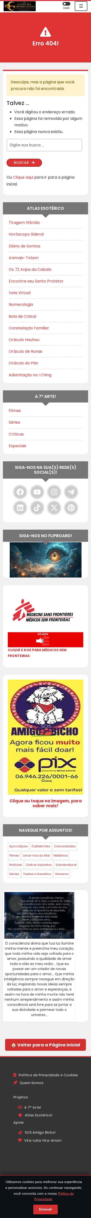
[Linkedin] (20, 508)
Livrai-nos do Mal (36, 855)
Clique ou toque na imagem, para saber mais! (45, 803)
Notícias (15, 865)
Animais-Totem (24, 258)
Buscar (22, 162)
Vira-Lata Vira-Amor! (43, 1140)
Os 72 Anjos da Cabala (30, 269)
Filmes (15, 410)
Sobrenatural (66, 865)
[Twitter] (54, 508)
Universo (62, 874)
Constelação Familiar (29, 328)
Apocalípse (18, 846)
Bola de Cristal (22, 316)
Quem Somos (31, 1082)
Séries (14, 422)
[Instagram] (54, 492)
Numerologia (21, 304)
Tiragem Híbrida (24, 222)
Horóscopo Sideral (26, 234)
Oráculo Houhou (24, 339)
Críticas (16, 434)
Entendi (45, 1209)
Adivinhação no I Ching (30, 375)
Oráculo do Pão (23, 363)
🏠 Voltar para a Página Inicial (45, 1045)
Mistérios (61, 855)
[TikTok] (37, 508)
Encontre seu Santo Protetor (36, 281)
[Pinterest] (71, 508)
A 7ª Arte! (32, 1107)
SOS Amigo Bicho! (40, 1132)
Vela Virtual (20, 293)
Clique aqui (23, 177)
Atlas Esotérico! (38, 1115)
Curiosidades (64, 846)
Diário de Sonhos (24, 246)
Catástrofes (41, 846)
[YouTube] (37, 492)
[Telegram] (71, 492)
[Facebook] (20, 492)
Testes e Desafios (37, 874)
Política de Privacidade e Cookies (48, 1075)
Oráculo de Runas (25, 351)
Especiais (17, 446)
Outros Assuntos (39, 865)
